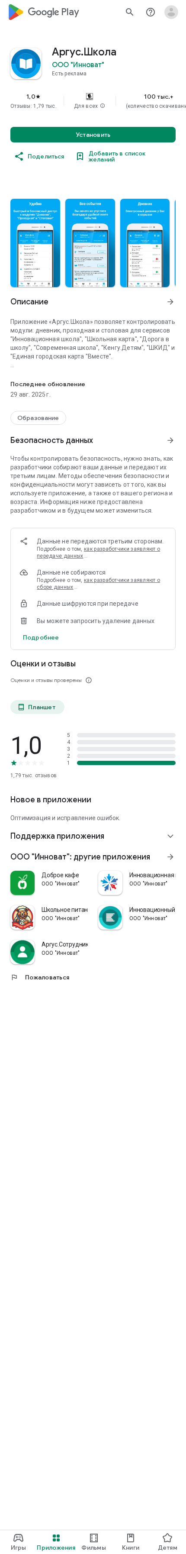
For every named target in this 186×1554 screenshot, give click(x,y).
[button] (102, 106)
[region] (93, 100)
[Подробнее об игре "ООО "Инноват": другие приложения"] (170, 856)
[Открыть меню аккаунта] (171, 12)
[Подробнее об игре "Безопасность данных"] (170, 440)
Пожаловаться (39, 977)
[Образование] (38, 417)
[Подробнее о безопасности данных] (40, 637)
